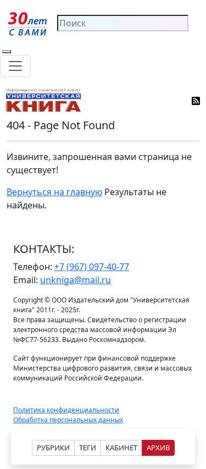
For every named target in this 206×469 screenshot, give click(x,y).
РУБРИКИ (53, 448)
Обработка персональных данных (68, 419)
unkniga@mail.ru (75, 280)
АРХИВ (158, 448)
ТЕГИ (87, 448)
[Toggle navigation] (15, 66)
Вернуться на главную (54, 192)
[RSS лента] (196, 100)
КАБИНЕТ (121, 448)
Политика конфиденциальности (66, 410)
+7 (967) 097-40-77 (91, 267)
